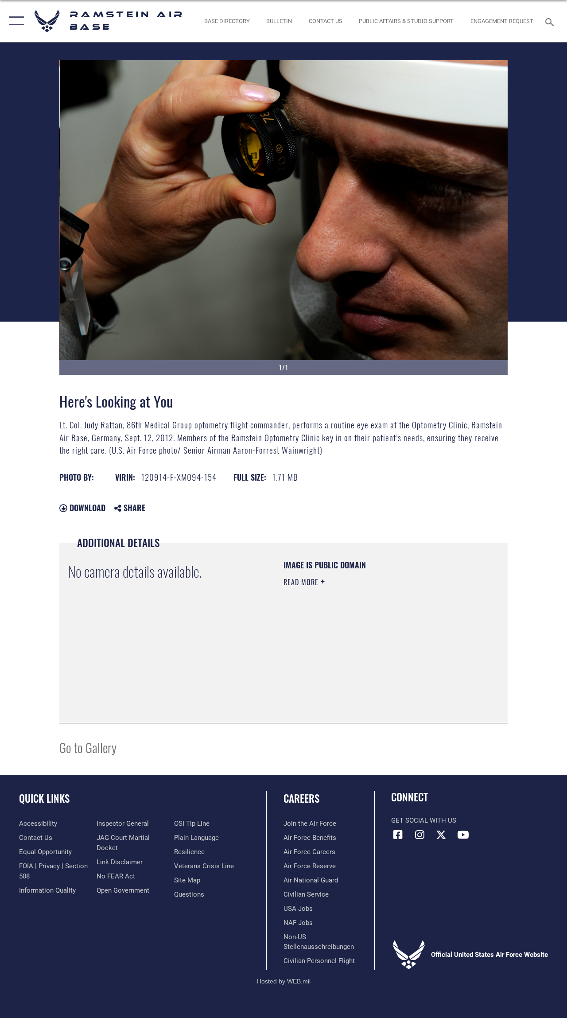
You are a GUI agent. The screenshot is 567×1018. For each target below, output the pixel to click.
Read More (302, 582)
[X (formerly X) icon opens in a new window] (441, 834)
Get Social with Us (423, 820)
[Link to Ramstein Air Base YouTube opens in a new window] (463, 834)
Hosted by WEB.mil (284, 981)
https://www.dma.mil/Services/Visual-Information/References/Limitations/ (363, 657)
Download (86, 507)
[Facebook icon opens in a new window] (397, 834)
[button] (14, 21)
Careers (301, 798)
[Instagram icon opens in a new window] (419, 834)
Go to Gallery (88, 747)
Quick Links (44, 798)
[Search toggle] (551, 21)
